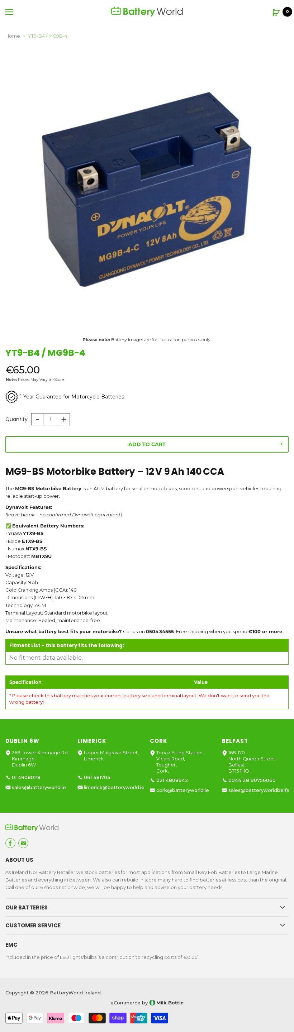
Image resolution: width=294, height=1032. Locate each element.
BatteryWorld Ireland (75, 992)
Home (12, 36)
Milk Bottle (170, 1002)
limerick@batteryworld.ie (114, 787)
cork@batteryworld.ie (182, 790)
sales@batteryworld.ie (39, 787)
